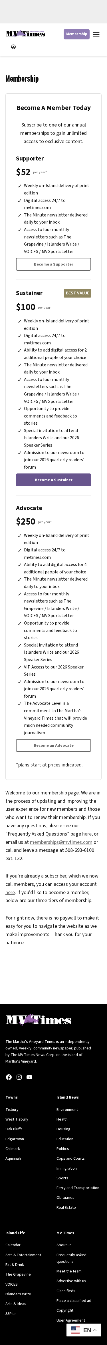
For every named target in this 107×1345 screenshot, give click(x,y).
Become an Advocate (54, 745)
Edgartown (14, 1139)
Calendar (13, 1245)
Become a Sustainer (53, 480)
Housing (63, 1129)
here (87, 834)
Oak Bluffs (14, 1129)
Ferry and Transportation (77, 1188)
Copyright (64, 1310)
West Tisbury (16, 1119)
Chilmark (12, 1149)
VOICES (11, 1284)
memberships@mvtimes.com (61, 842)
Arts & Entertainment (23, 1255)
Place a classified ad (73, 1301)
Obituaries (65, 1198)
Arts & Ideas (15, 1304)
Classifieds (65, 1291)
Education (64, 1139)
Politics (62, 1149)
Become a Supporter (53, 264)
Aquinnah (13, 1158)
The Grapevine (18, 1274)
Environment (67, 1110)
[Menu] (97, 34)
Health (62, 1119)
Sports (62, 1178)
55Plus (11, 1314)
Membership (76, 34)
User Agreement (70, 1320)
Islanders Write (18, 1294)
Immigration (66, 1168)
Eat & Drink (14, 1265)
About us (64, 1245)
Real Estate (66, 1207)
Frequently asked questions (71, 1258)
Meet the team (69, 1271)
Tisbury (12, 1110)
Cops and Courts (70, 1158)
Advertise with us (71, 1281)
